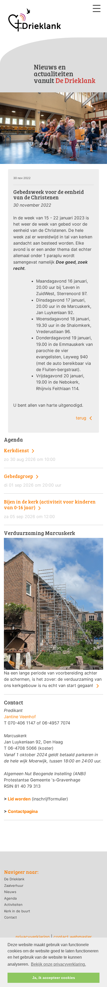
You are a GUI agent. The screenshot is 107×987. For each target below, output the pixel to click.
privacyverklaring (33, 936)
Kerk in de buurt (17, 911)
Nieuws (10, 892)
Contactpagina (23, 811)
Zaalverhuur (13, 885)
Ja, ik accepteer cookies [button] (53, 978)
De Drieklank (14, 879)
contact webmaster (73, 936)
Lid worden (19, 798)
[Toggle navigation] (97, 8)
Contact (10, 917)
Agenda (10, 898)
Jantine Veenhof (20, 716)
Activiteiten (13, 904)
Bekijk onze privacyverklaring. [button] (58, 964)
